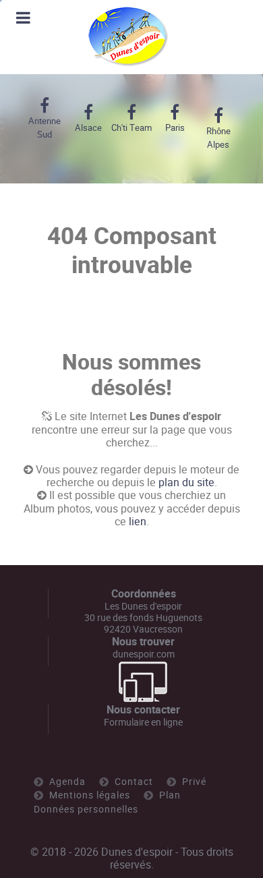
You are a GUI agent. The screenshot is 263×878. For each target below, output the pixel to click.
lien (137, 521)
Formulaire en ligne (143, 722)
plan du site (186, 482)
